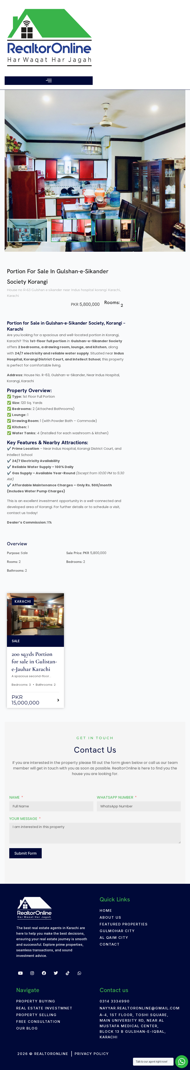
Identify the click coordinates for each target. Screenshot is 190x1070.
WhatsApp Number (115, 797)
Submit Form (25, 853)
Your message (23, 818)
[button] (49, 80)
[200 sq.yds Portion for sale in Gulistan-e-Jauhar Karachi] (35, 620)
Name (14, 797)
